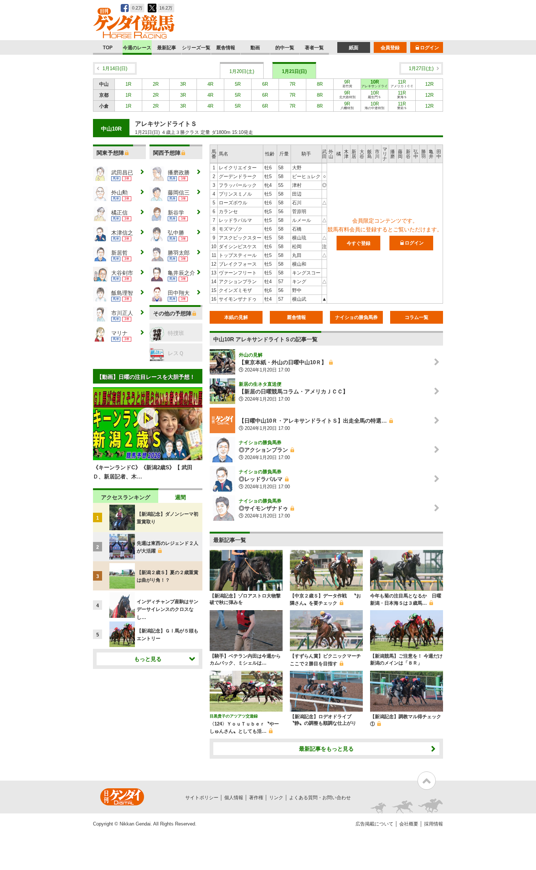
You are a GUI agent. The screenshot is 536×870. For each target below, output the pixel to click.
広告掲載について (374, 824)
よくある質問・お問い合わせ (320, 797)
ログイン (429, 47)
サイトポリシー (201, 797)
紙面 (353, 47)
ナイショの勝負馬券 (356, 317)
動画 (255, 47)
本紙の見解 (236, 317)
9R (347, 83)
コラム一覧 (416, 317)
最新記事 (166, 47)
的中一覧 (284, 47)
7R (292, 84)
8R (320, 84)
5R (238, 84)
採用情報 (433, 824)
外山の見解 (251, 355)
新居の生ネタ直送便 (260, 384)
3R (183, 84)
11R (402, 83)
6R (265, 84)
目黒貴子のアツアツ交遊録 (234, 716)
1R (128, 84)
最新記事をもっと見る (326, 749)
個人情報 (233, 797)
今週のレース (137, 47)
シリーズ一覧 (196, 47)
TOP (108, 47)
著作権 (256, 797)
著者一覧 (314, 47)
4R (210, 84)
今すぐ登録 (358, 243)
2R (156, 84)
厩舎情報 (225, 47)
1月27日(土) (421, 68)
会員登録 (390, 47)
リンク (276, 797)
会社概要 (408, 824)
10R (374, 84)
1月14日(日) (114, 68)
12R (429, 84)
